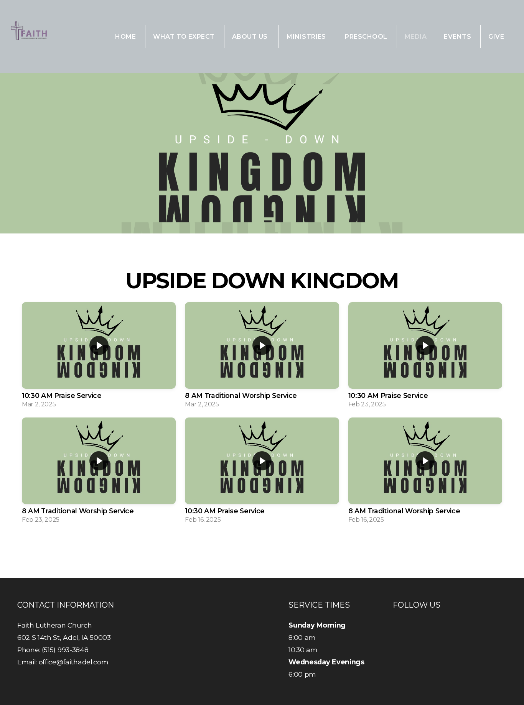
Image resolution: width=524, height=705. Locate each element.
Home (125, 36)
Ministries (307, 36)
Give (496, 36)
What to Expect (184, 36)
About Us (250, 36)
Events (457, 36)
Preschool (366, 36)
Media (416, 36)
